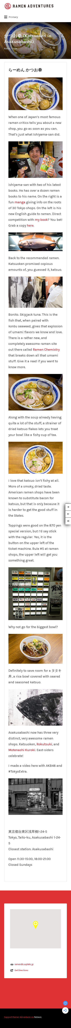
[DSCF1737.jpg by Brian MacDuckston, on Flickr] (35, 457)
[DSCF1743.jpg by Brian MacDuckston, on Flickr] (35, 93)
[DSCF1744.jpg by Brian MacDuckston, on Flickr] (35, 648)
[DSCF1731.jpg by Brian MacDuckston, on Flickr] (35, 292)
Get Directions (21, 970)
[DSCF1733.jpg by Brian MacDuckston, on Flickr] (35, 593)
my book (41, 220)
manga (20, 202)
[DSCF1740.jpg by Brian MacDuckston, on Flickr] (35, 392)
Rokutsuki (44, 744)
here (30, 225)
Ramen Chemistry (46, 349)
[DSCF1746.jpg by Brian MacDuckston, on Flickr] (35, 796)
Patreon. (38, 1017)
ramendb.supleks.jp (24, 964)
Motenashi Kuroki (21, 750)
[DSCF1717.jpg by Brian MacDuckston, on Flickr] (35, 159)
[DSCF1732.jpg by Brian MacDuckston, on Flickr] (35, 707)
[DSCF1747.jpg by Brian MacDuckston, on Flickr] (35, 241)
